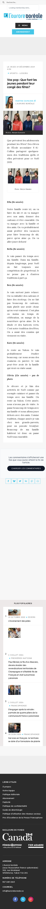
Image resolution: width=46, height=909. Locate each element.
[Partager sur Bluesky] (14, 481)
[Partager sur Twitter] (20, 481)
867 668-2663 (9, 882)
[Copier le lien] (31, 481)
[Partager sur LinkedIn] (25, 481)
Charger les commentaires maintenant (26, 469)
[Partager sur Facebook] (8, 481)
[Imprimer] (37, 481)
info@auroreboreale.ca (13, 891)
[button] (23, 25)
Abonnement (23, 32)
